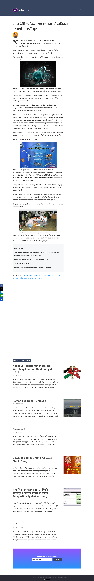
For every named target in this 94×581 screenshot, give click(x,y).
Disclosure (54, 577)
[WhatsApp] (1, 295)
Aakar (41, 577)
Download (19, 429)
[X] (1, 289)
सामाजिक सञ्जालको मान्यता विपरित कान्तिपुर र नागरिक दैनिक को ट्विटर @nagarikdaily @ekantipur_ (31, 493)
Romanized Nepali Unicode (29, 401)
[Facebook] (1, 285)
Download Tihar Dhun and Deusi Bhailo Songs (32, 459)
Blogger (65, 577)
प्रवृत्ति (15, 524)
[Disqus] (38, 300)
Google (52, 14)
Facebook (43, 14)
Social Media (24, 14)
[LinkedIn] (1, 292)
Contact (49, 577)
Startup (14, 14)
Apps (59, 14)
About (44, 577)
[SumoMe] (1, 299)
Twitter (34, 14)
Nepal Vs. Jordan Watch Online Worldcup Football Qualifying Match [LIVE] (35, 369)
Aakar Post (29, 577)
